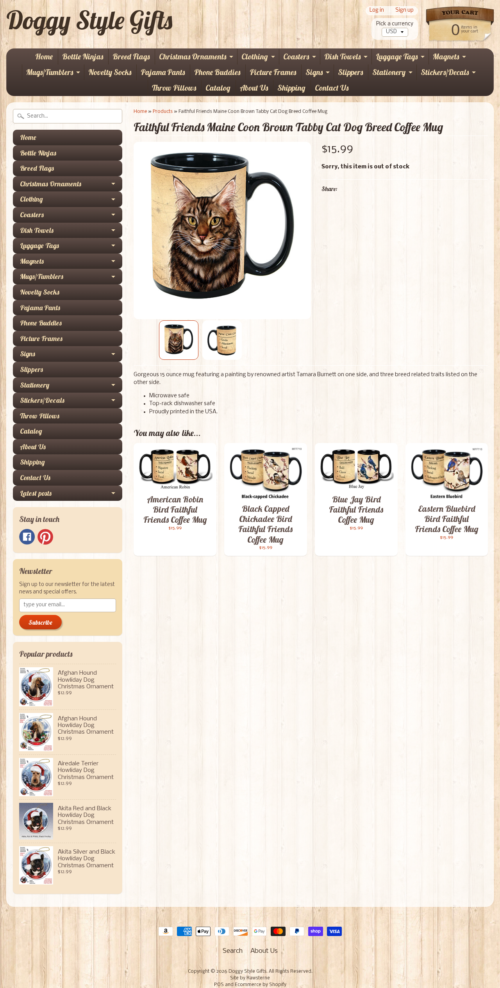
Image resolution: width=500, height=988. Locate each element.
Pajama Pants (163, 72)
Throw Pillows (174, 88)
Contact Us (331, 88)
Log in (377, 10)
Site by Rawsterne (250, 978)
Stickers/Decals (445, 72)
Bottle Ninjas (82, 56)
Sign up (404, 10)
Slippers (350, 72)
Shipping (291, 88)
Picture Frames (273, 72)
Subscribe (40, 622)
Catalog (217, 88)
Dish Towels (342, 56)
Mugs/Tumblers (49, 72)
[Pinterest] (45, 537)
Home (44, 56)
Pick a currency (394, 24)
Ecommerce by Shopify (260, 985)
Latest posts (36, 493)
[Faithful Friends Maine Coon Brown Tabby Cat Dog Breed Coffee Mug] (178, 340)
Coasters (296, 56)
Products (163, 111)
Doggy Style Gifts (89, 20)
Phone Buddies (217, 72)
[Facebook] (27, 537)
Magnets (446, 56)
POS (219, 985)
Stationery (388, 72)
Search (233, 951)
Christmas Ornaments (192, 56)
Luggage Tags (397, 56)
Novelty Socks (109, 72)
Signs (314, 72)
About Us (254, 88)
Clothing (254, 56)
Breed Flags (131, 56)
